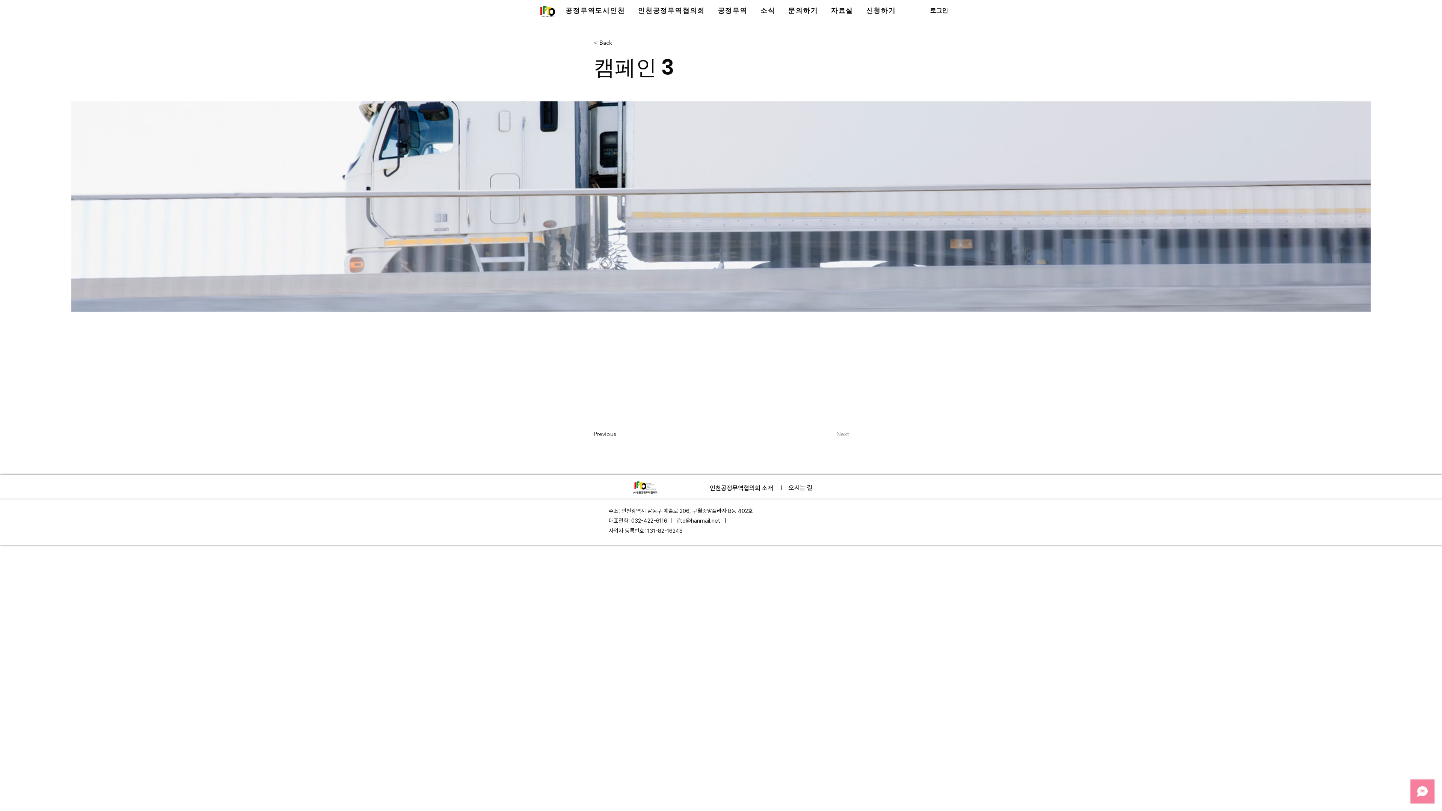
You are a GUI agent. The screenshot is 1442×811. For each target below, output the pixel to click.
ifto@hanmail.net (698, 520)
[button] (595, 10)
